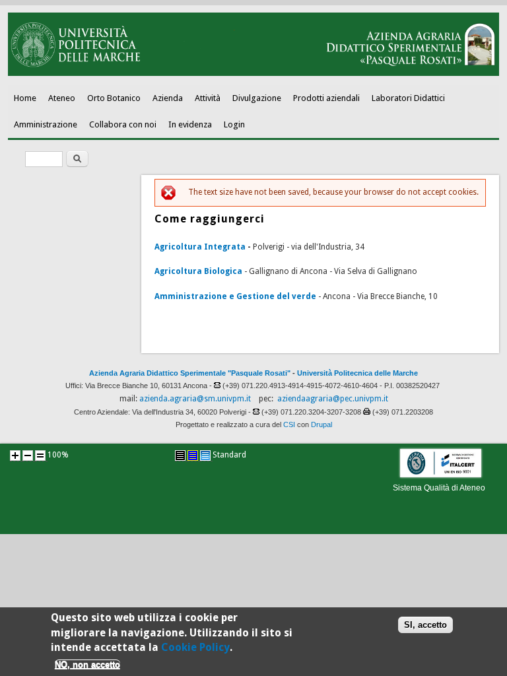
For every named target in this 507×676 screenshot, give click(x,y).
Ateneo (61, 98)
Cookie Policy (195, 647)
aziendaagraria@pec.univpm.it (332, 398)
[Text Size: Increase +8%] (15, 455)
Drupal (321, 424)
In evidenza (190, 124)
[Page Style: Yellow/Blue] (192, 455)
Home (25, 98)
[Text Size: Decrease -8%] (27, 455)
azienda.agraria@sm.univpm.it (195, 398)
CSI (289, 424)
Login (234, 124)
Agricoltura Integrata (200, 247)
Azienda (167, 98)
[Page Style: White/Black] (180, 455)
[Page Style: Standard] (205, 455)
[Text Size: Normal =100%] (40, 455)
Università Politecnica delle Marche (357, 373)
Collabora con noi (122, 124)
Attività (207, 98)
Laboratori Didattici (408, 98)
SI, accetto (425, 625)
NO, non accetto (87, 664)
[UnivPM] (254, 73)
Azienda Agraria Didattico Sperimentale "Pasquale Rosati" (189, 373)
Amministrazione (45, 124)
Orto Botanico (114, 98)
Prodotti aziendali (326, 98)
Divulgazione (256, 98)
